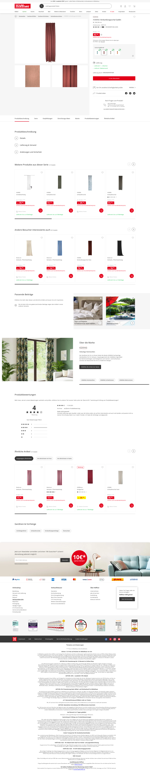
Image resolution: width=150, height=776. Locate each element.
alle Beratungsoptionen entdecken (114, 109)
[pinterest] (110, 639)
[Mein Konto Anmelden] (125, 6)
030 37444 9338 (112, 103)
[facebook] (106, 639)
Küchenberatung (56, 593)
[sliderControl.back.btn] (129, 164)
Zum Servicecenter (127, 599)
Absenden (65, 560)
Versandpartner (108, 72)
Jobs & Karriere (94, 593)
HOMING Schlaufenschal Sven (115, 465)
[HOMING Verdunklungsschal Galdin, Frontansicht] (51, 41)
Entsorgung (15, 603)
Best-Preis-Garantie (56, 597)
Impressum (21, 639)
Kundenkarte (94, 597)
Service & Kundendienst (19, 610)
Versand (103, 41)
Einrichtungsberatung (57, 595)
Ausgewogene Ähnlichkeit (24, 458)
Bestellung (15, 591)
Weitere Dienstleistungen (58, 601)
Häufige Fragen (16, 606)
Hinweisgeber (49, 639)
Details (23, 138)
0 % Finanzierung (17, 608)
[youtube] (119, 639)
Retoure (14, 597)
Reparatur (15, 601)
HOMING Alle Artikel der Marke (90, 367)
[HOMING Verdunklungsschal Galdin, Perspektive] (70, 76)
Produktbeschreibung (22, 118)
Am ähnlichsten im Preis (44, 458)
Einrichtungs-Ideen (64, 118)
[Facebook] (126, 93)
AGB (30, 639)
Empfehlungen (47, 118)
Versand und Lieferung (19, 593)
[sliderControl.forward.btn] (133, 164)
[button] (97, 52)
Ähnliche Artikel (109, 118)
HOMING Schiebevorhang (22, 170)
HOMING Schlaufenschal (52, 170)
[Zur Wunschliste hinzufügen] (134, 17)
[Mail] (134, 93)
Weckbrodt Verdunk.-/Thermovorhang (26, 235)
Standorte (54, 591)
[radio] (34, 424)
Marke (77, 118)
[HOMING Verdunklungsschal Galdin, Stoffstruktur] (32, 76)
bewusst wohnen (95, 599)
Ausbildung (93, 595)
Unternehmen (94, 591)
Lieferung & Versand (28, 145)
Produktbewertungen (92, 118)
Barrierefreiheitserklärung (64, 639)
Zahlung (14, 595)
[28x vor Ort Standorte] (121, 6)
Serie (36, 118)
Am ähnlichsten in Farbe (64, 458)
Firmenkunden (16, 612)
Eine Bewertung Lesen (111, 27)
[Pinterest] (130, 93)
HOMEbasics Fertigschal (83, 465)
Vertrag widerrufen (18, 599)
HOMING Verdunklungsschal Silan (85, 235)
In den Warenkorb (114, 78)
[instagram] (114, 639)
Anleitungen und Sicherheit (31, 152)
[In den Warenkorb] (40, 210)
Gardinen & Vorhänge (25, 524)
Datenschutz (38, 639)
